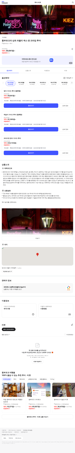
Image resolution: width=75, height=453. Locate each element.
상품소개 (28, 70)
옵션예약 (9, 70)
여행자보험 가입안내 (7, 432)
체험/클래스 (43, 379)
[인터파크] (4, 2)
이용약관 (4, 430)
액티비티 (22, 379)
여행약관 (16, 432)
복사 (20, 268)
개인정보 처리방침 (27, 430)
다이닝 (52, 379)
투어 (15, 379)
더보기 (37, 238)
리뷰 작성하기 (38, 361)
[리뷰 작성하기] (72, 325)
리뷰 (65, 70)
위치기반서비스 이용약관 (15, 430)
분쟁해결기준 (24, 432)
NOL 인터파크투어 (8, 329)
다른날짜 (68, 78)
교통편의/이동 (32, 379)
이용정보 (47, 70)
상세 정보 (65, 106)
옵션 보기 (31, 105)
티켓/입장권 (6, 379)
